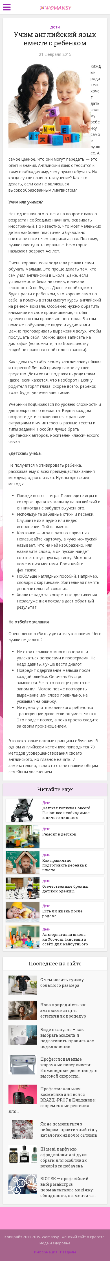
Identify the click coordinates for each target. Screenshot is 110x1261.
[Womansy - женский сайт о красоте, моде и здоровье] (55, 6)
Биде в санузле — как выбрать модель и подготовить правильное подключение (67, 1038)
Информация (45, 1252)
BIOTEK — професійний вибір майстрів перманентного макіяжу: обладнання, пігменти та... (68, 1187)
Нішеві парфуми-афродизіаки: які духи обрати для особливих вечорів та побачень (63, 1157)
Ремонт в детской (59, 834)
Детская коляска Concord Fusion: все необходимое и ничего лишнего (66, 812)
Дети (55, 27)
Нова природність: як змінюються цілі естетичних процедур (63, 1010)
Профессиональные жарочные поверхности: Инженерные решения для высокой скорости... (69, 1067)
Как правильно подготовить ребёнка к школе (64, 865)
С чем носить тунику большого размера (62, 982)
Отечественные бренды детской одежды (65, 889)
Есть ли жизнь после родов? (62, 913)
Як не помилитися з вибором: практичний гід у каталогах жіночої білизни (69, 1129)
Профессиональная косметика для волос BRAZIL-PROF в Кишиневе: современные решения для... (52, 1100)
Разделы (68, 1252)
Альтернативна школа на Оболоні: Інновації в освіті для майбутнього (65, 939)
